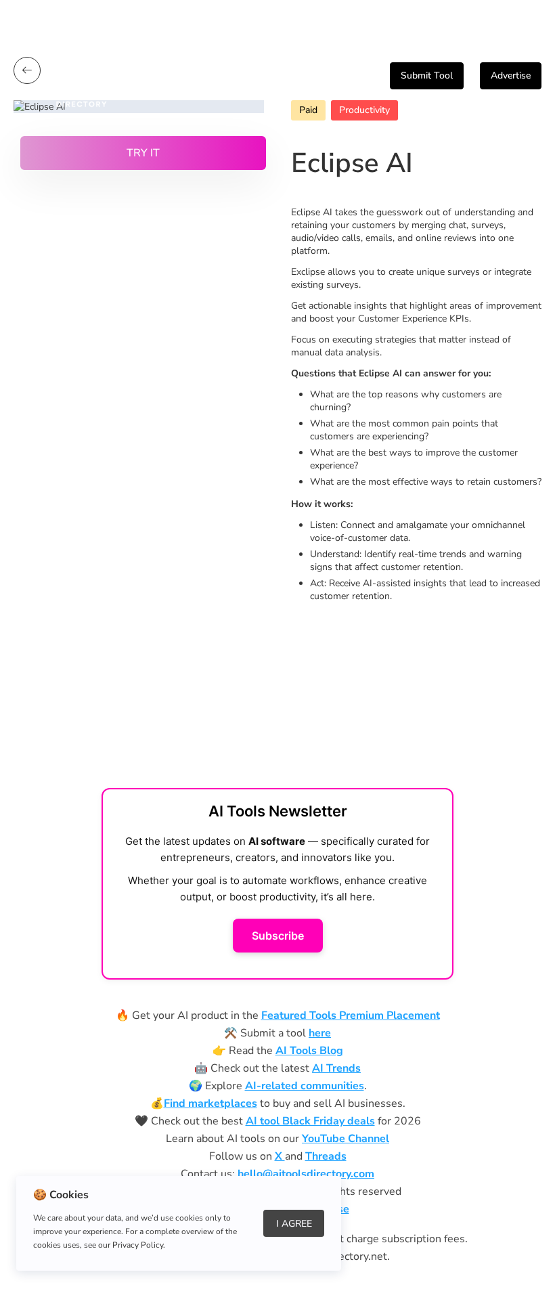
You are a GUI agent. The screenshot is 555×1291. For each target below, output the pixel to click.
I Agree (294, 1223)
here (320, 1033)
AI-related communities (304, 1085)
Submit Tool (427, 75)
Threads (326, 1156)
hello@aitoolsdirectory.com (306, 1173)
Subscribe (278, 935)
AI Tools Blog (309, 1050)
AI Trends (336, 1068)
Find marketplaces (210, 1103)
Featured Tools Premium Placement (350, 1015)
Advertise (511, 75)
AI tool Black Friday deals (310, 1121)
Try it (143, 153)
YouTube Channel (345, 1138)
